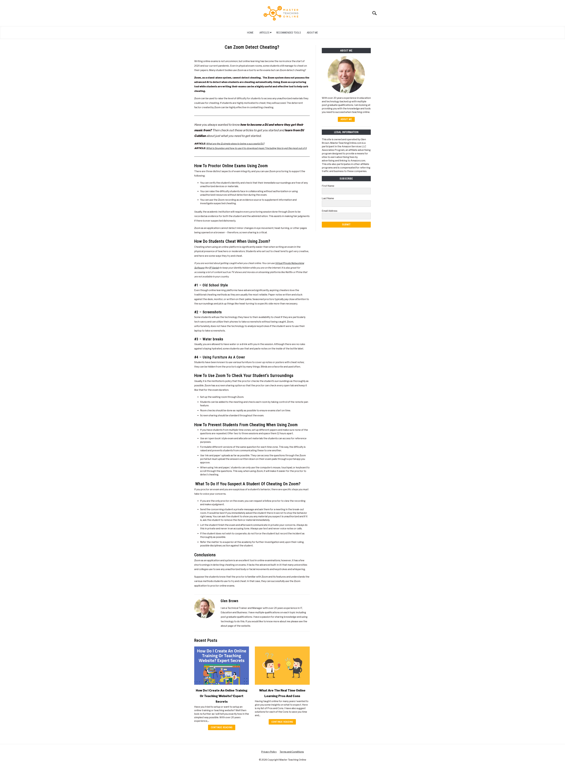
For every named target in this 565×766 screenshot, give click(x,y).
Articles (264, 32)
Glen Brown (229, 601)
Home (250, 32)
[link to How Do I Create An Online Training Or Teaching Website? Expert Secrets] (221, 665)
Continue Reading (221, 727)
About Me (312, 32)
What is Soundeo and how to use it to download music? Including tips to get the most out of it (256, 148)
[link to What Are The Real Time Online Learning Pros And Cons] (282, 665)
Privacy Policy (269, 751)
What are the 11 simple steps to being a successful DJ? (235, 143)
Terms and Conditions (292, 751)
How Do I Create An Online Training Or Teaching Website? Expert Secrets (221, 696)
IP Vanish (214, 267)
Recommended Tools (288, 32)
